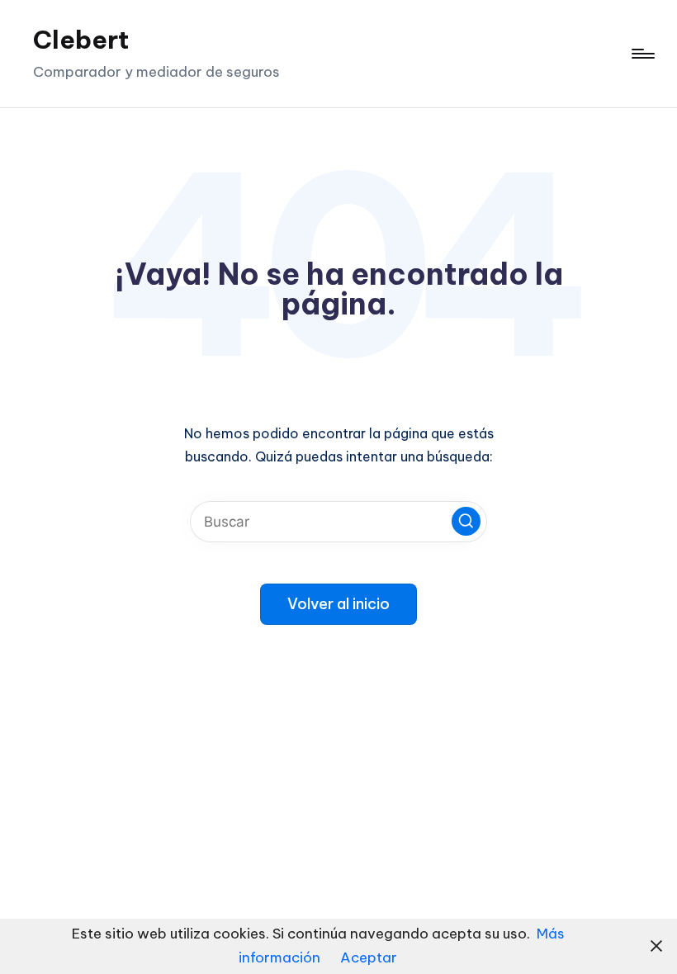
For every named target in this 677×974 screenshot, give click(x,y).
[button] (466, 521)
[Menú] (642, 53)
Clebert (81, 39)
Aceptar (368, 957)
